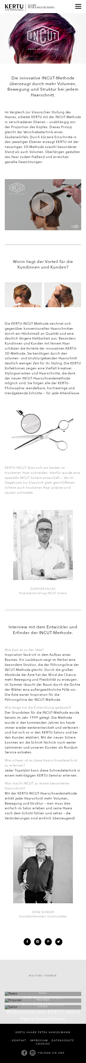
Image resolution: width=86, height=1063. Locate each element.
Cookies (43, 1044)
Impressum (39, 1041)
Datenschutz (63, 1041)
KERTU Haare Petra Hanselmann (43, 1032)
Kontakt (19, 1041)
